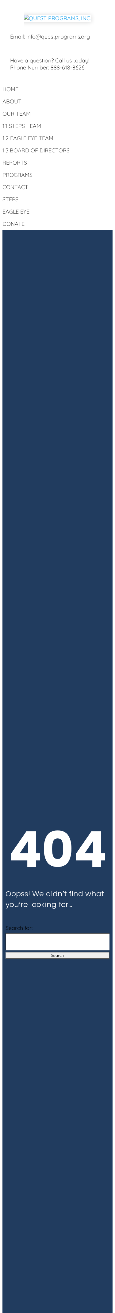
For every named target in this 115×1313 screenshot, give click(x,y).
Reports (14, 162)
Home (10, 89)
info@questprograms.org (58, 36)
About (11, 101)
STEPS (10, 199)
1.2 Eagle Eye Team (27, 138)
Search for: (19, 927)
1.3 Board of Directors (36, 150)
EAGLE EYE (15, 211)
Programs (17, 174)
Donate (13, 223)
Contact (15, 187)
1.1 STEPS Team (21, 125)
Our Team (16, 113)
